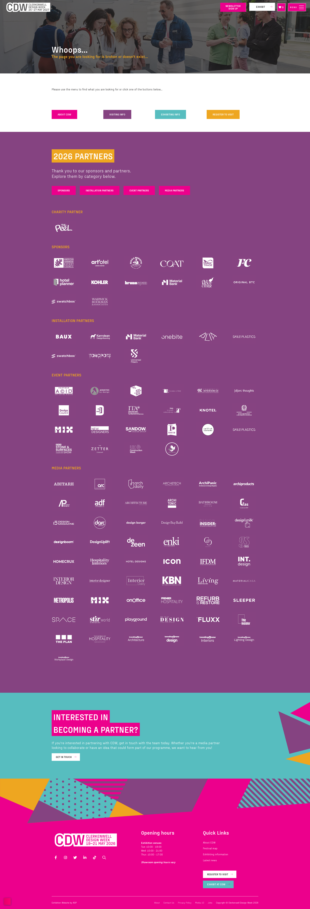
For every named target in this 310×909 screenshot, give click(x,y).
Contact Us (168, 902)
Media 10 (199, 902)
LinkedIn (85, 857)
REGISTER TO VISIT (223, 114)
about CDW (64, 114)
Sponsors (64, 190)
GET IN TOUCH (64, 756)
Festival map (210, 848)
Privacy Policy (184, 902)
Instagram (65, 857)
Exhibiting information (215, 854)
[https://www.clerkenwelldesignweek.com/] (111, 7)
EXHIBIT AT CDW (216, 884)
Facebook (56, 857)
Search (104, 857)
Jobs (210, 902)
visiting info (117, 114)
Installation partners (100, 190)
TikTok (94, 857)
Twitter (75, 857)
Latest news (210, 860)
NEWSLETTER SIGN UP (233, 7)
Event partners (139, 190)
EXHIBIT (260, 6)
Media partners (174, 190)
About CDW (209, 842)
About (157, 902)
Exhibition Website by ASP (64, 902)
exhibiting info (170, 114)
